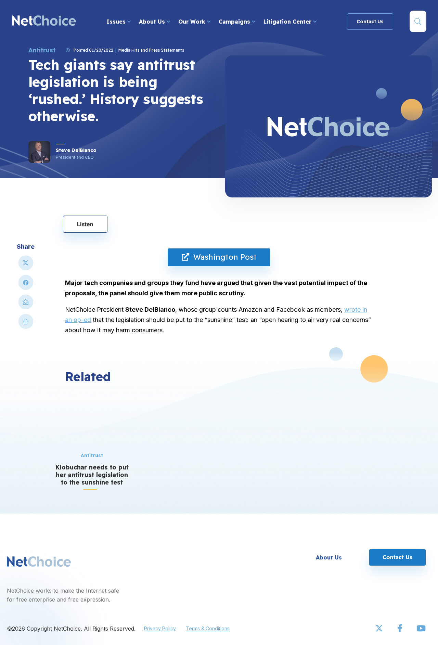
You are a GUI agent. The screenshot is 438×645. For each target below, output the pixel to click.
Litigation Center (288, 21)
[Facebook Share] (25, 285)
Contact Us (370, 21)
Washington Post (223, 257)
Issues (116, 21)
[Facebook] (400, 628)
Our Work (192, 21)
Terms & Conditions (208, 628)
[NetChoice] (44, 21)
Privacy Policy (160, 628)
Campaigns (235, 21)
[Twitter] (380, 628)
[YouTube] (421, 628)
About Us (153, 21)
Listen (85, 224)
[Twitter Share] (25, 265)
